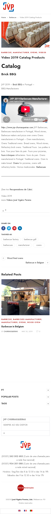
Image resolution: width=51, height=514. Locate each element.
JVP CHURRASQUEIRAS (14, 419)
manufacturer (24, 245)
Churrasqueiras (11, 331)
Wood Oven (33, 322)
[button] (25, 210)
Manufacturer (21, 52)
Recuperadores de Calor (21, 189)
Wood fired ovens (15, 258)
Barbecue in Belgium (35, 262)
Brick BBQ (17, 84)
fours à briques (8, 155)
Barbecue (12, 17)
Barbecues (41, 167)
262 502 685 (16, 456)
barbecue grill (30, 239)
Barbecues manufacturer (27, 319)
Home (3, 17)
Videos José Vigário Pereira (18, 200)
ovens (39, 245)
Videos (42, 52)
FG (44, 499)
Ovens (33, 52)
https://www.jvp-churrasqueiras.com (17, 127)
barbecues (8, 245)
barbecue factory (11, 239)
